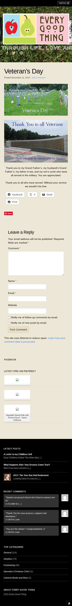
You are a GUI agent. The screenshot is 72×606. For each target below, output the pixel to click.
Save (10, 213)
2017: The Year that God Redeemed (30, 475)
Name (12, 281)
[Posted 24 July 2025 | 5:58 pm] (17, 409)
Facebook (10, 359)
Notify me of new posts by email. (29, 322)
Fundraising (9, 565)
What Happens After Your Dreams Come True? (27, 465)
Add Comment (38, 77)
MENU (63, 3)
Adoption (8, 559)
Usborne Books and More (16, 578)
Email (12, 293)
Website (12, 305)
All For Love (14, 519)
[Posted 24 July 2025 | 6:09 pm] (17, 379)
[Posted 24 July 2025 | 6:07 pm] (17, 394)
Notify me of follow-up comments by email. (34, 317)
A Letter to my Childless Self (18, 454)
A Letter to (14, 504)
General (7, 552)
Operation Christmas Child (16, 571)
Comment (14, 248)
